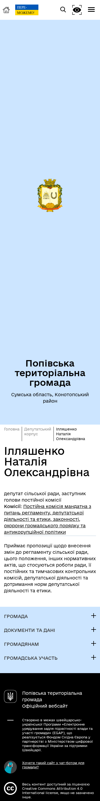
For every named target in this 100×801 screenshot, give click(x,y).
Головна (11, 429)
